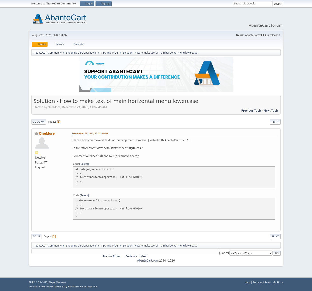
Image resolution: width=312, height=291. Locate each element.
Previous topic (251, 110)
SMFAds (33, 286)
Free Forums (47, 286)
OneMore (47, 133)
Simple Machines (57, 282)
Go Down (39, 121)
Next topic (271, 110)
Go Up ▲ (278, 282)
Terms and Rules (262, 282)
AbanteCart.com (148, 260)
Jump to (223, 253)
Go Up (36, 236)
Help (247, 282)
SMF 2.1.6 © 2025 (38, 282)
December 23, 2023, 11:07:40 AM (90, 133)
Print (275, 121)
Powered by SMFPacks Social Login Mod (76, 286)
